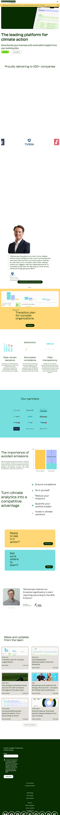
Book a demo (48, 543)
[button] (57, 2)
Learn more (48, 5)
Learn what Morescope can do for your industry (30, 282)
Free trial (5, 52)
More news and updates (30, 724)
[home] (8, 1)
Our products (16, 52)
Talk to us (49, 566)
